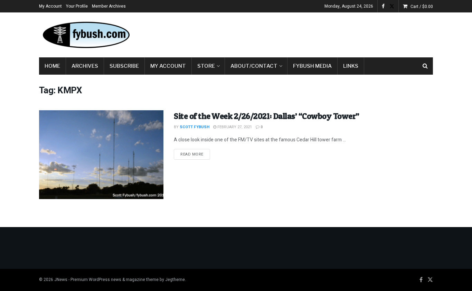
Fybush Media (312, 66)
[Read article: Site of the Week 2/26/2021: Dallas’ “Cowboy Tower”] (101, 154)
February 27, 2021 (234, 127)
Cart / (421, 6)
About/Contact (253, 66)
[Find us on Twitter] (391, 6)
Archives (85, 66)
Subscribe (124, 66)
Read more (195, 154)
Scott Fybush (194, 127)
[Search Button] (425, 66)
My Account (50, 6)
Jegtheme (175, 279)
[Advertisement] (307, 33)
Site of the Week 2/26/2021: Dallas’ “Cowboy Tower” (266, 116)
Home (52, 66)
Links (350, 66)
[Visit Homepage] (85, 35)
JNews (60, 279)
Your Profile (77, 6)
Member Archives (109, 6)
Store (206, 66)
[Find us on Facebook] (383, 6)
